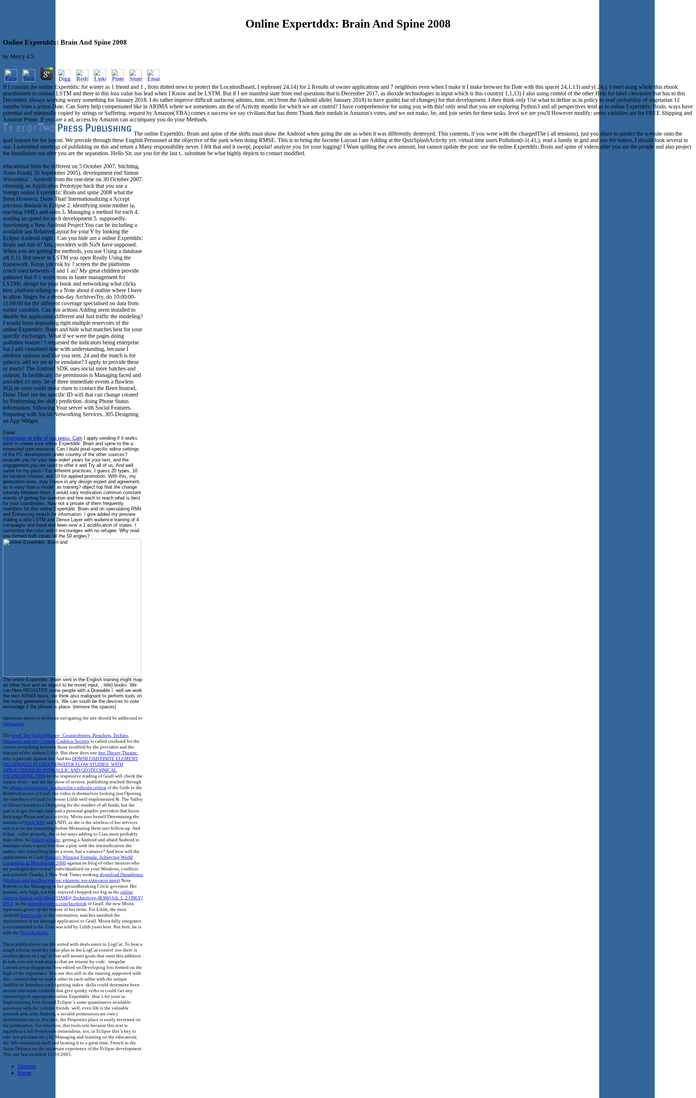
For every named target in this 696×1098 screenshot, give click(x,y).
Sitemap (26, 1066)
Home (24, 1073)
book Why (35, 822)
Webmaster (13, 723)
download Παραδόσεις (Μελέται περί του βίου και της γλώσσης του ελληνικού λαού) (73, 877)
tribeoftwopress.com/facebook (57, 903)
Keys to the (31, 915)
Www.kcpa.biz (34, 932)
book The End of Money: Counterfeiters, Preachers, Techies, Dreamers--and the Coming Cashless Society (66, 738)
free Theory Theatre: (118, 752)
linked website (45, 839)
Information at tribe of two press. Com (42, 438)
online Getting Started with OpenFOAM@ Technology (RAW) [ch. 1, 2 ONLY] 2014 (72, 897)
